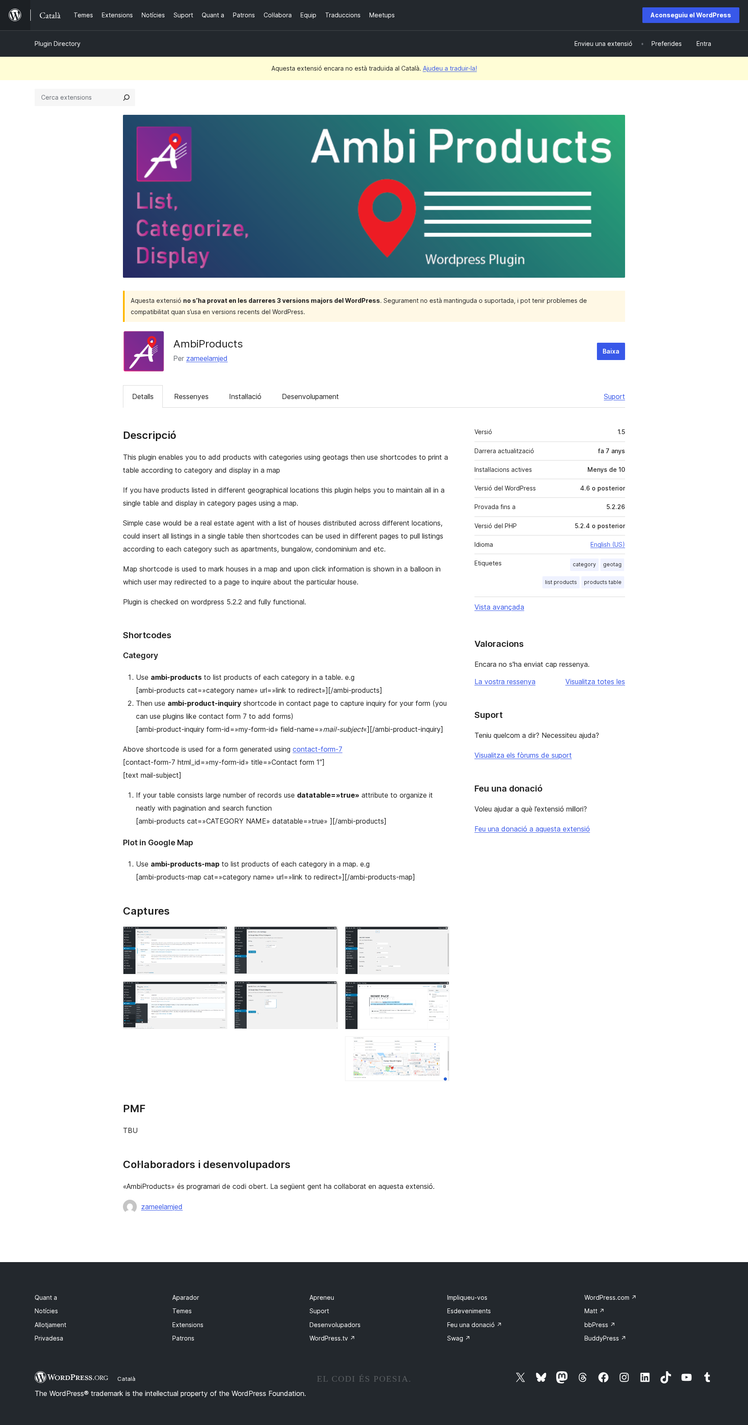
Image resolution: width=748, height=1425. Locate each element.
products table (603, 582)
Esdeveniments (469, 1311)
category (584, 564)
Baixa (611, 351)
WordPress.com (610, 1297)
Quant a (46, 1297)
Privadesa (49, 1338)
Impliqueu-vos (467, 1297)
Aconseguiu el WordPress (691, 15)
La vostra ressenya (504, 681)
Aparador (185, 1297)
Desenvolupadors (335, 1324)
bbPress (600, 1324)
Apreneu (322, 1297)
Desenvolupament (310, 396)
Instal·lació (245, 396)
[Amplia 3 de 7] (326, 938)
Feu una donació (474, 1324)
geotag (612, 564)
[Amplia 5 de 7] (437, 938)
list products (561, 582)
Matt (594, 1311)
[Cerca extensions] (126, 97)
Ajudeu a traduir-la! (450, 68)
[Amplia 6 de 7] (437, 993)
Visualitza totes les (595, 681)
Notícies (46, 1311)
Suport (614, 396)
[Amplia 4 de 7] (326, 992)
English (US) (607, 544)
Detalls (143, 396)
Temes (182, 1311)
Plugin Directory (58, 43)
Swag (459, 1338)
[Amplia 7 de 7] (437, 1048)
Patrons (183, 1338)
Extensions (187, 1324)
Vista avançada (499, 607)
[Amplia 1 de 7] (215, 938)
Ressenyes (191, 396)
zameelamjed (207, 358)
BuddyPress (605, 1338)
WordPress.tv (332, 1338)
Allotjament (50, 1324)
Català (126, 1378)
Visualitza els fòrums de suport (523, 755)
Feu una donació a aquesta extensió (532, 828)
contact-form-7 (317, 749)
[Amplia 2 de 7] (215, 993)
